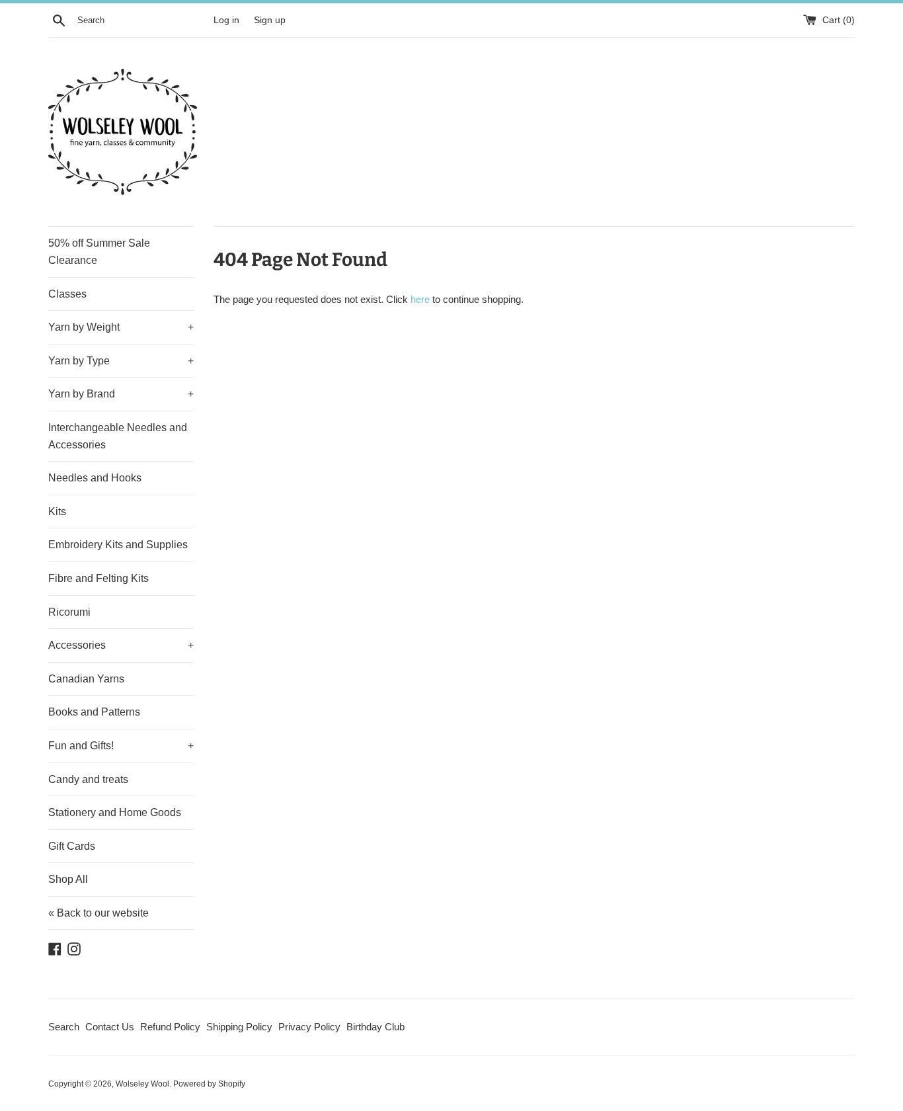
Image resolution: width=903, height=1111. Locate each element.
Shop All (68, 879)
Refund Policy (170, 1026)
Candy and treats (88, 779)
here (420, 299)
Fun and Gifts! (121, 745)
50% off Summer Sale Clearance (99, 251)
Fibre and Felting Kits (98, 578)
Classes (67, 294)
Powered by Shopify (209, 1084)
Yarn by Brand (121, 393)
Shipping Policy (239, 1026)
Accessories (121, 645)
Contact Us (109, 1026)
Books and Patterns (94, 712)
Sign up (270, 20)
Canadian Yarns (86, 678)
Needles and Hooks (94, 477)
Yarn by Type (121, 360)
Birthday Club (375, 1026)
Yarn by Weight (121, 327)
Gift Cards (71, 846)
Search (63, 1026)
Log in (226, 20)
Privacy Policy (309, 1026)
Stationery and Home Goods (114, 812)
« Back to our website (98, 913)
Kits (57, 511)
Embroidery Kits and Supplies (118, 544)
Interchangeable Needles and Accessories (117, 436)
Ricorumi (69, 612)
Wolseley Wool (142, 1084)
